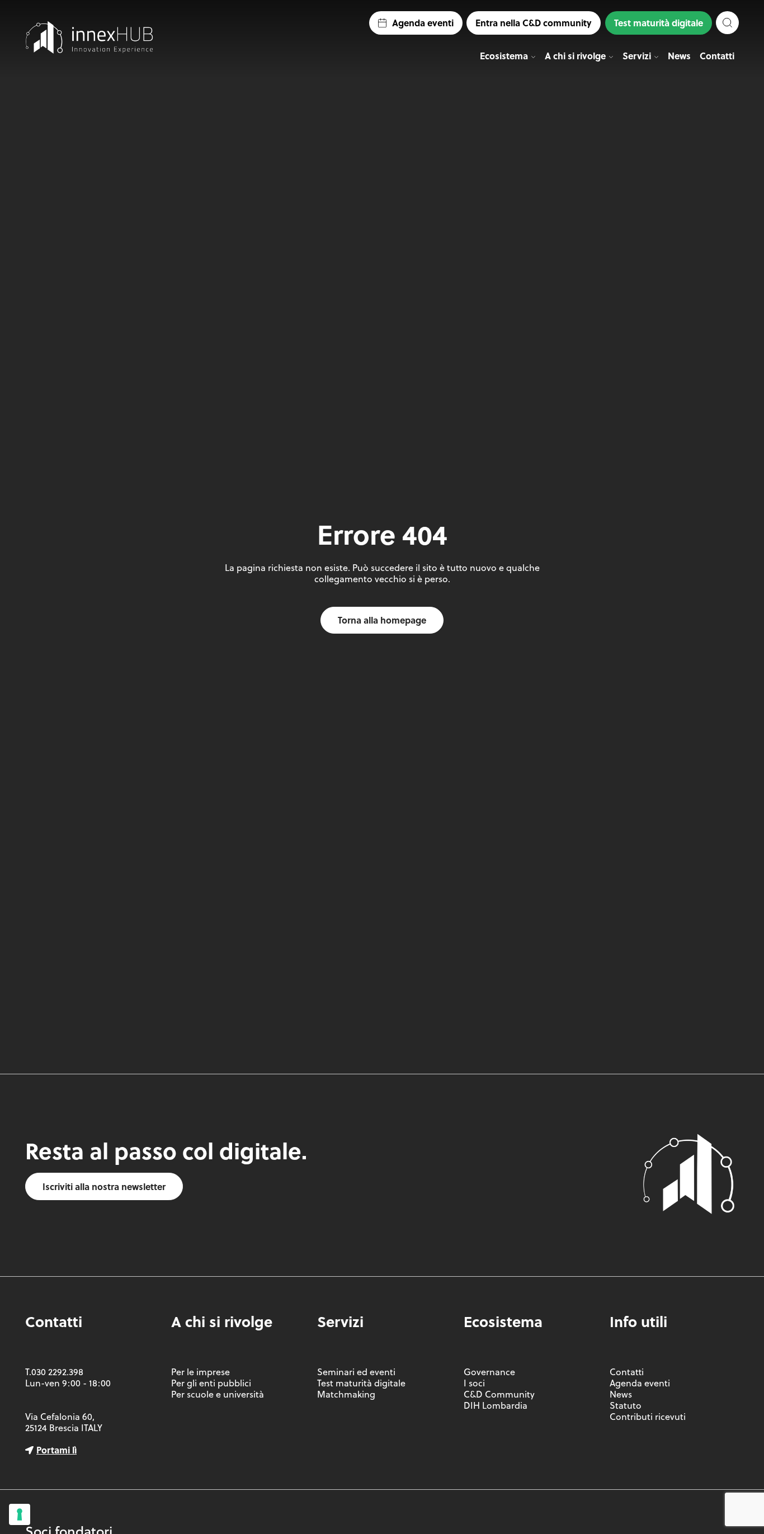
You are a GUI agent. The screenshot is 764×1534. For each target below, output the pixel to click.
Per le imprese (200, 1372)
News (679, 55)
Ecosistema (504, 55)
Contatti (717, 55)
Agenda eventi (423, 22)
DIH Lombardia (495, 1405)
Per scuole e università (217, 1394)
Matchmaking (346, 1394)
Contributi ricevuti (648, 1416)
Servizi (636, 55)
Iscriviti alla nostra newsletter (104, 1186)
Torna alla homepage (382, 619)
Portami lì (56, 1449)
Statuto (626, 1405)
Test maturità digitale (658, 22)
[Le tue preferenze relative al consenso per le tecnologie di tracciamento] (19, 1514)
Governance (489, 1372)
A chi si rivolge (575, 55)
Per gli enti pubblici (211, 1383)
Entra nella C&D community (533, 22)
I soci (474, 1383)
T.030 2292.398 (54, 1372)
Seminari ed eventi (356, 1372)
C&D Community (499, 1394)
